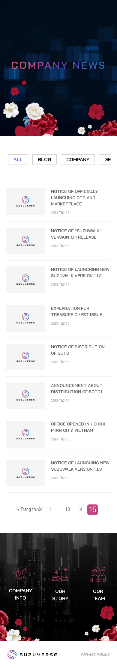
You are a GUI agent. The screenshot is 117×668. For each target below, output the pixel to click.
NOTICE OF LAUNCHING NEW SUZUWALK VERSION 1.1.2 (80, 272)
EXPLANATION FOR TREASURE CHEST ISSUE (76, 311)
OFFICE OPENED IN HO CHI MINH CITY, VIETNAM (78, 427)
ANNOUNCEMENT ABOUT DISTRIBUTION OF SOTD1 (77, 388)
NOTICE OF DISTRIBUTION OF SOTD (78, 350)
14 (80, 509)
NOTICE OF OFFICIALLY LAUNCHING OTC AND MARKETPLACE (74, 198)
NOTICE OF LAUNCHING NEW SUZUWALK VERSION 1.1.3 (80, 466)
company (77, 159)
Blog (44, 159)
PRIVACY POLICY (95, 654)
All (18, 159)
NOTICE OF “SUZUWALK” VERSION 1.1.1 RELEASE (76, 234)
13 (67, 509)
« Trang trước (30, 509)
